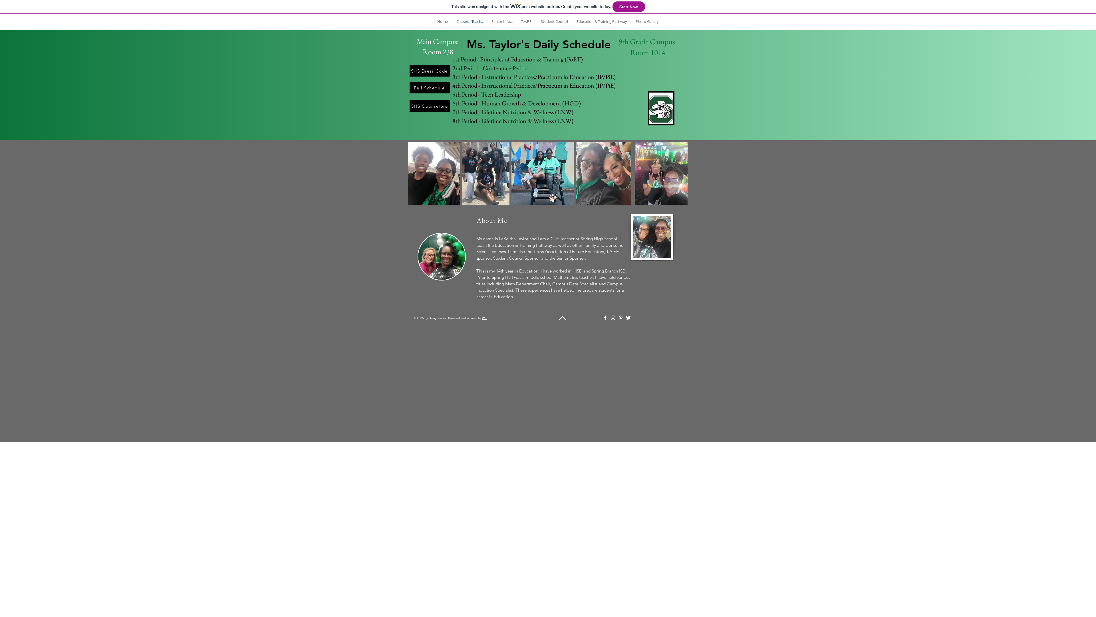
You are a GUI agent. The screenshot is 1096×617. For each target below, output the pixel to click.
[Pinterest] (621, 318)
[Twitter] (628, 318)
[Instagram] (613, 318)
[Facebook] (605, 318)
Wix (484, 318)
